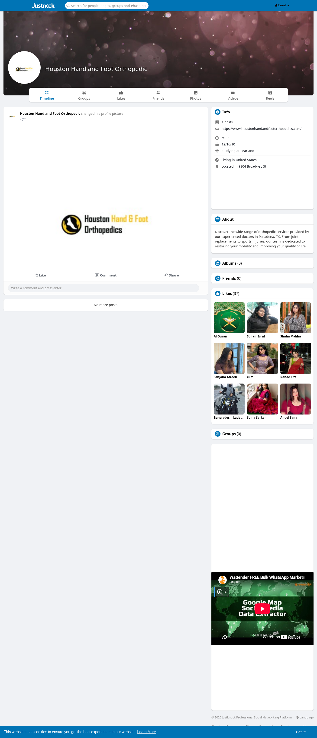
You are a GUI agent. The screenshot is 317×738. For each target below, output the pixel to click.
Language (306, 717)
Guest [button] (282, 5)
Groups (229, 434)
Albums (229, 263)
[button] (106, 5)
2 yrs (23, 119)
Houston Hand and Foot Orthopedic (96, 68)
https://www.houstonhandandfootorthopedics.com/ (261, 128)
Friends (229, 278)
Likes (227, 293)
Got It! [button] (301, 732)
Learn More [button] (146, 732)
